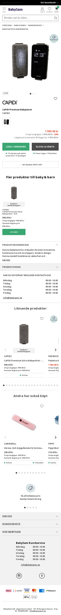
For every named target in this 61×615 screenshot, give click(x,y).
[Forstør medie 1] (30, 62)
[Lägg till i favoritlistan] (55, 98)
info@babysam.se (12, 297)
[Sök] (55, 18)
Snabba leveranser (11, 2)
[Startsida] (15, 9)
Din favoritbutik (48, 2)
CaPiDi (6, 113)
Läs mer (6, 260)
